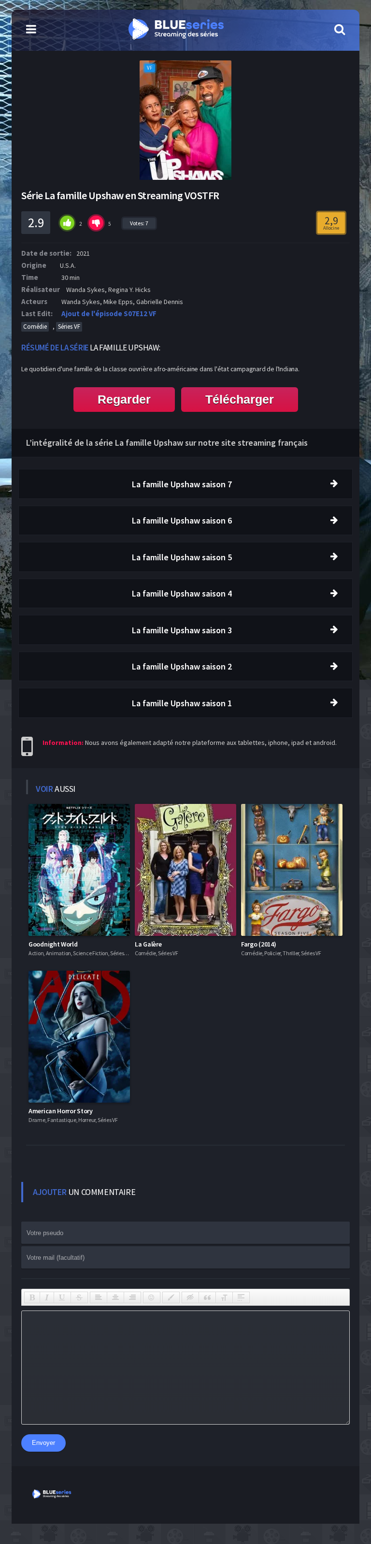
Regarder (124, 399)
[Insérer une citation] (207, 1297)
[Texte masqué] (190, 1297)
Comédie (35, 326)
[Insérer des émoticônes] (151, 1297)
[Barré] (79, 1297)
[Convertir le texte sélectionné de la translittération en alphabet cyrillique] (224, 1297)
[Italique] (47, 1297)
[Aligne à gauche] (98, 1297)
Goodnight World (53, 944)
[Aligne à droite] (132, 1297)
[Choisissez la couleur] (171, 1297)
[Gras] (32, 1297)
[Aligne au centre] (115, 1297)
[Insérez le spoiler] (241, 1297)
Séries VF (69, 326)
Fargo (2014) (258, 944)
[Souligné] (62, 1297)
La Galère (148, 944)
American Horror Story (61, 1111)
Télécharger (239, 399)
